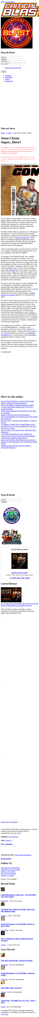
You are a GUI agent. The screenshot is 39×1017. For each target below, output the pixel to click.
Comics (9, 133)
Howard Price (13, 837)
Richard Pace (13, 270)
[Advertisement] (19, 105)
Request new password (13, 68)
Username (5, 62)
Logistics (8, 75)
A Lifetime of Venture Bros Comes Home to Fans (18, 424)
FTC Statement (6, 844)
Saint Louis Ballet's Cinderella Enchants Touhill (17, 405)
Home (3, 133)
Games (3, 945)
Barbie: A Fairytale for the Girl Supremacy (15, 415)
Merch (7, 79)
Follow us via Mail (7, 875)
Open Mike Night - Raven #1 (11, 988)
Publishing (8, 77)
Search (3, 57)
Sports (3, 1007)
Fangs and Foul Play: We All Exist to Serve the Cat (18, 440)
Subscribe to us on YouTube (10, 870)
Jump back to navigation (9, 822)
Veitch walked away (22, 238)
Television (4, 901)
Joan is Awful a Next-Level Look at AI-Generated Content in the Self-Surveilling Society (18, 437)
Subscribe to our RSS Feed (10, 868)
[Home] (16, 48)
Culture (3, 916)
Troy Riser (4, 1014)
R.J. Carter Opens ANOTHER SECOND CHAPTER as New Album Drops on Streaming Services (19, 604)
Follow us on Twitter (8, 872)
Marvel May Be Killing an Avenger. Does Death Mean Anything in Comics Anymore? (17, 402)
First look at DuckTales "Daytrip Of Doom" (17, 960)
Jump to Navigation (7, 2)
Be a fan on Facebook (8, 873)
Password (5, 64)
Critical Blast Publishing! (22, 855)
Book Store (9, 81)
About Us (8, 840)
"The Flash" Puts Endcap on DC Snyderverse (16, 434)
